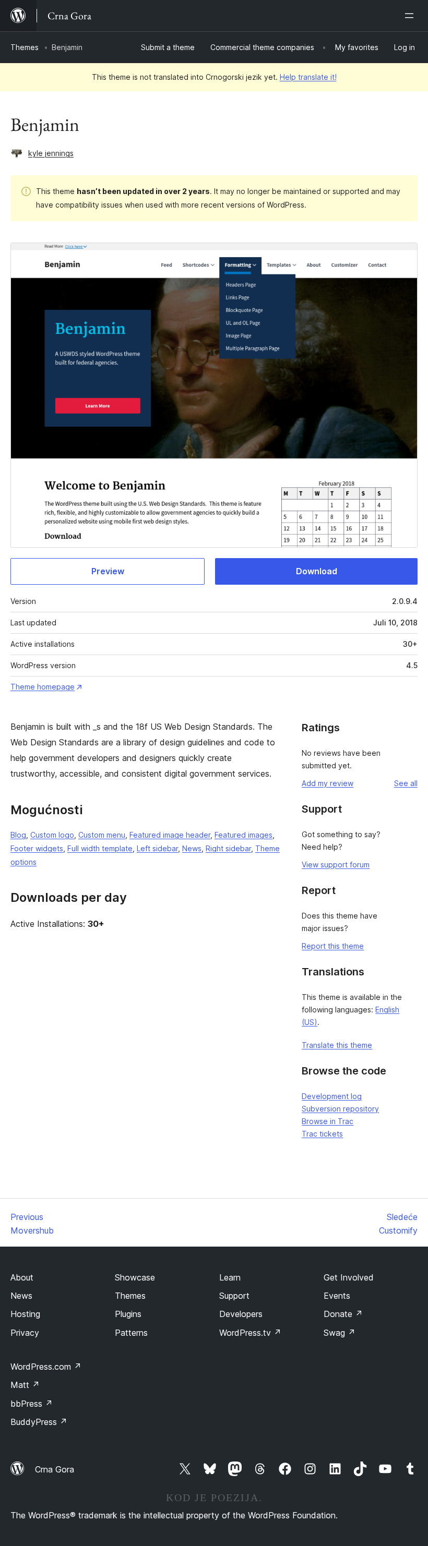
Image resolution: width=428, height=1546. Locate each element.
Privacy (24, 1332)
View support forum (336, 864)
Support (234, 1295)
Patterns (131, 1332)
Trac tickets (322, 1133)
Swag (339, 1332)
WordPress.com (45, 1366)
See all (406, 783)
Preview (107, 571)
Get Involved (349, 1277)
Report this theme (333, 945)
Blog (18, 834)
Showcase (135, 1277)
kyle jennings (51, 153)
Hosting (25, 1314)
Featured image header (169, 834)
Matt (25, 1385)
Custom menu (101, 834)
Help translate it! (308, 77)
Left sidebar (157, 848)
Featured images (243, 834)
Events (337, 1295)
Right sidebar (228, 848)
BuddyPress (38, 1422)
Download (316, 571)
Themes (24, 47)
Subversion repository (340, 1108)
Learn (230, 1277)
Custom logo (52, 834)
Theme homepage (42, 686)
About (21, 1277)
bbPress (31, 1403)
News (191, 848)
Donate (343, 1314)
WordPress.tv (250, 1332)
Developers (241, 1314)
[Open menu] (411, 15)
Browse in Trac (327, 1121)
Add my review (327, 783)
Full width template (100, 848)
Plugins (128, 1314)
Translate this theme (337, 1045)
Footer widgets (36, 848)
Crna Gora (54, 1469)
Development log (332, 1096)
